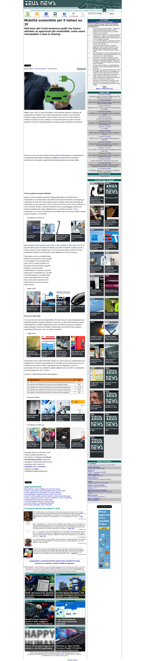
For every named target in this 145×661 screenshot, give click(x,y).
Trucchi (62, 10)
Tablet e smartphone (94, 498)
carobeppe (28, 546)
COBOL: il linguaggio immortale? (97, 472)
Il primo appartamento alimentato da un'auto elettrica (61, 445)
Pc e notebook (92, 463)
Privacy (90, 481)
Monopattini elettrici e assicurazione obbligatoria (48, 237)
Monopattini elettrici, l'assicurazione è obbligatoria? (63, 237)
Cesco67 (28, 524)
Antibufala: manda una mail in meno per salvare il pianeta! (47, 354)
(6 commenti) (80, 601)
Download (99, 10)
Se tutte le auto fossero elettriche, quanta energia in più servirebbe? (62, 354)
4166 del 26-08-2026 (105, 100)
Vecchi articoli (104, 176)
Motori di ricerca (93, 495)
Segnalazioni (78, 10)
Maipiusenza (69, 10)
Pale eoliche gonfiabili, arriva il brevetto (38, 505)
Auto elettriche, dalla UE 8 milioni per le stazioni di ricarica (77, 353)
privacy (74, 653)
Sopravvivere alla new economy (97, 490)
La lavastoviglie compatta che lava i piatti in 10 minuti (77, 444)
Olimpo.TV (91, 470)
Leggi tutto (71, 528)
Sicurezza (56, 10)
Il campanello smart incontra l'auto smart (38, 499)
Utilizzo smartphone (93, 500)
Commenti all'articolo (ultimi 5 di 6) (42, 508)
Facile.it (55, 158)
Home (33, 10)
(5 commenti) (80, 627)
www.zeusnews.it (41, 69)
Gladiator (28, 521)
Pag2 (112, 10)
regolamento (62, 566)
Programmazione (93, 478)
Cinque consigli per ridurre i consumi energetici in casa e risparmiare (48, 498)
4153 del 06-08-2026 (105, 163)
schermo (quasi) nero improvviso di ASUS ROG (101, 465)
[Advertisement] (39, 50)
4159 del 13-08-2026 (105, 136)
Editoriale (38, 10)
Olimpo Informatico (104, 461)
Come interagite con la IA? (95, 475)
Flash (108, 10)
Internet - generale (93, 474)
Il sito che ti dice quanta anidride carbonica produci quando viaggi (47, 496)
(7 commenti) (50, 574)
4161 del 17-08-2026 (105, 127)
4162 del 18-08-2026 (105, 121)
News (104, 10)
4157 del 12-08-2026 (105, 142)
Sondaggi (86, 10)
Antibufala (92, 10)
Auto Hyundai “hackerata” (31, 236)
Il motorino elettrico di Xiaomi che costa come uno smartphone (63, 418)
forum (54, 655)
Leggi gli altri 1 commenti (38, 561)
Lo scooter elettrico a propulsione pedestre (39, 503)
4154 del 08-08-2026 (105, 159)
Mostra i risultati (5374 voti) (104, 88)
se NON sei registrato (66, 563)
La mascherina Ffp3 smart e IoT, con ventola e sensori (33, 308)
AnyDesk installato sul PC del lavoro (98, 483)
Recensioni (45, 10)
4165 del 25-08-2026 (105, 106)
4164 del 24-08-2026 (105, 111)
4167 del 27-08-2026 (105, 94)
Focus (51, 10)
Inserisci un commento (43, 563)
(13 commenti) (50, 601)
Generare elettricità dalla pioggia (33, 416)
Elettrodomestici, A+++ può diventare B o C (77, 237)
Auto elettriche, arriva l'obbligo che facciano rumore (33, 444)
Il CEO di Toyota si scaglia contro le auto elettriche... (62, 308)
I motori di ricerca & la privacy (96, 496)
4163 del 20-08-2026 (105, 117)
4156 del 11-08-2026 (105, 147)
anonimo (41, 466)
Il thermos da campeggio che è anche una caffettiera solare (33, 354)
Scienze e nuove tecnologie (96, 485)
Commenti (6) (81, 69)
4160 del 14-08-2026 (105, 131)
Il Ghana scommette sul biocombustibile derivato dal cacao (48, 444)
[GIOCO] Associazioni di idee (96, 468)
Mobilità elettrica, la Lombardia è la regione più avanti (48, 308)
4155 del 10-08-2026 (105, 153)
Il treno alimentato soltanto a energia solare (39, 501)
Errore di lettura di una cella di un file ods (99, 479)
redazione (61, 654)
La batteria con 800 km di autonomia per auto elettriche (48, 417)
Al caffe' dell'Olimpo (94, 467)
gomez (28, 558)
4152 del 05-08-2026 (105, 168)
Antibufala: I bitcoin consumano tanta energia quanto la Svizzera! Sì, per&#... (77, 418)
